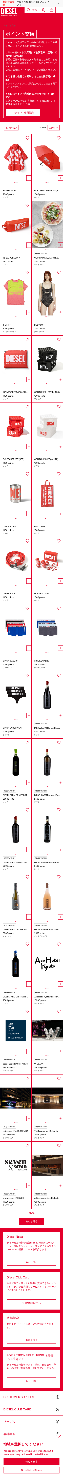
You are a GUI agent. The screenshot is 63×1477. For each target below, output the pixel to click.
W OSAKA (38, 1064)
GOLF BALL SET (41, 593)
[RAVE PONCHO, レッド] (15, 157)
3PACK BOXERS (10, 661)
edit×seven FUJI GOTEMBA (15, 1131)
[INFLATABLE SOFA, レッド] (15, 224)
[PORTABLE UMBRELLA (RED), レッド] (47, 157)
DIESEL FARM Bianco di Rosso (48, 795)
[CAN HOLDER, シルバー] (15, 493)
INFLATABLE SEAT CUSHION (16, 392)
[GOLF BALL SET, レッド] (47, 560)
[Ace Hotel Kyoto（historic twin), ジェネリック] (47, 963)
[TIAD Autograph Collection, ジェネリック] (47, 1098)
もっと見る (31, 1221)
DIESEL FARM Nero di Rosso (47, 728)
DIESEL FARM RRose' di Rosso (48, 929)
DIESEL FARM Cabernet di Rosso (18, 997)
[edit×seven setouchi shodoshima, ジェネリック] (47, 1165)
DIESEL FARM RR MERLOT (15, 795)
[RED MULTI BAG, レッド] (47, 493)
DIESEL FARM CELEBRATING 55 (17, 929)
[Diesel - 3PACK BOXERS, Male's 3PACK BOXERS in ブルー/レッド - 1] (15, 627)
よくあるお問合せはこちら (29, 45)
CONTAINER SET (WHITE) (46, 459)
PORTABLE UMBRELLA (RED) (47, 190)
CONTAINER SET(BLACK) (47, 392)
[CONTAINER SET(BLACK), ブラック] (47, 359)
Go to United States (31, 1470)
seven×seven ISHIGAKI (13, 1198)
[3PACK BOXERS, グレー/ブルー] (47, 627)
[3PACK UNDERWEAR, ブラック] (15, 694)
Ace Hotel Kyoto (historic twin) (48, 997)
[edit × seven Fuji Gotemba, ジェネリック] (15, 1098)
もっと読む (31, 1262)
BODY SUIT (39, 325)
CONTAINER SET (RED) (13, 459)
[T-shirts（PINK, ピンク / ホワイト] (15, 291)
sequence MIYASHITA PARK (15, 1064)
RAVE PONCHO (10, 190)
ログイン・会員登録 (23, 112)
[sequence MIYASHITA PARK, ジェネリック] (15, 1030)
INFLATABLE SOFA (11, 258)
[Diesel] (9, 12)
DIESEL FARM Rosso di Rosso (16, 862)
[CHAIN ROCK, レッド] (15, 560)
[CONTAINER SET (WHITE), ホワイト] (47, 426)
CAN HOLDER (9, 526)
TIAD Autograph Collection (46, 1131)
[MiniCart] (51, 10)
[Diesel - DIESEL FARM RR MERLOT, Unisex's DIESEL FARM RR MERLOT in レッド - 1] (15, 762)
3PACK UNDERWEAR (12, 728)
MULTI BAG (39, 526)
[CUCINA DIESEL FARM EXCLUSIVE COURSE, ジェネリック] (47, 224)
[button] (31, 3)
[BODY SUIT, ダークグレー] (47, 291)
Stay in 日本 (31, 1461)
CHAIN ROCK (9, 593)
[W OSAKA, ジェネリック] (47, 1030)
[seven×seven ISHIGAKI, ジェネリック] (15, 1165)
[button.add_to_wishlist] (27, 138)
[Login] (43, 10)
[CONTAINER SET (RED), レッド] (15, 426)
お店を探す (31, 1340)
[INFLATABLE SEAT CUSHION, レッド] (15, 359)
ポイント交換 (9, 25)
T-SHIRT (7, 325)
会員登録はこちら (31, 1302)
